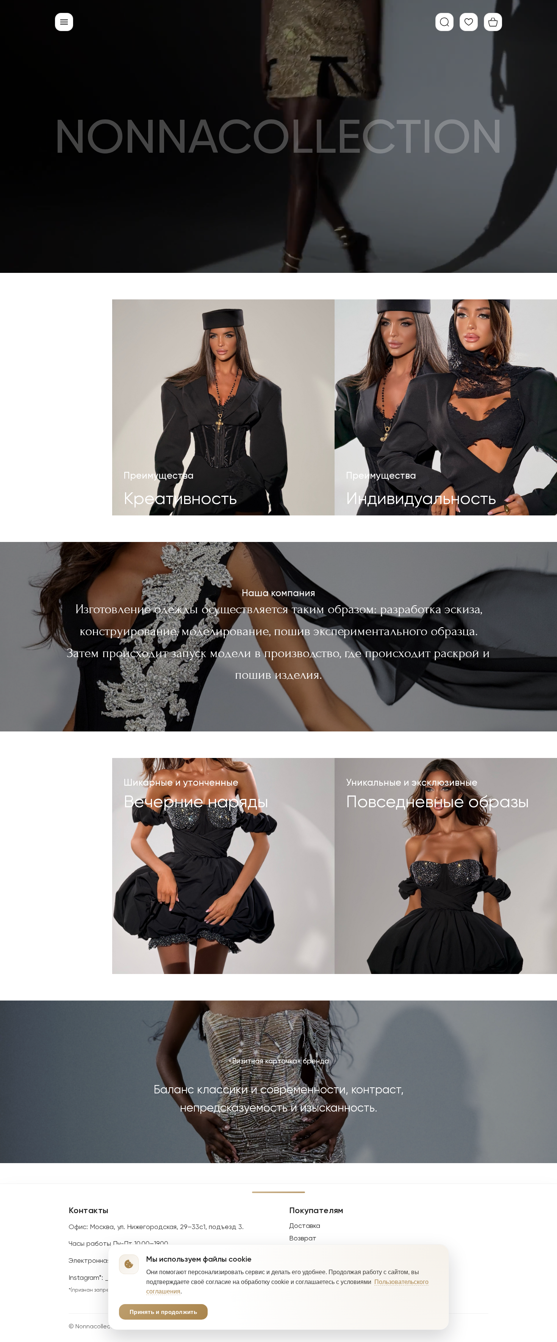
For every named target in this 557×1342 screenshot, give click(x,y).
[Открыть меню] (64, 22)
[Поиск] (444, 22)
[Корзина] (493, 22)
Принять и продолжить (163, 1312)
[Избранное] (469, 22)
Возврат (302, 1238)
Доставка (304, 1225)
